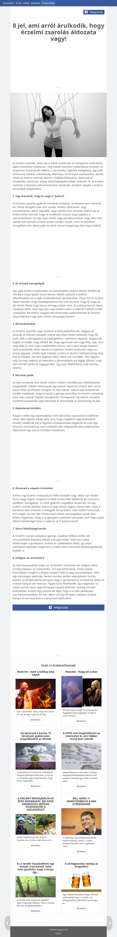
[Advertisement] (58, 66)
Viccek (18, 3)
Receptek (35, 3)
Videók (26, 3)
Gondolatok (8, 3)
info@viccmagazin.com (58, 929)
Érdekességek (48, 3)
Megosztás (96, 12)
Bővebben (35, 719)
